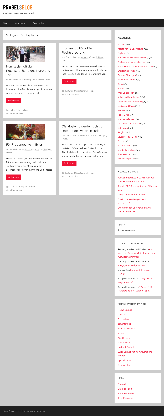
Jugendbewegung (126, 79)
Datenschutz (39, 23)
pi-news (122, 314)
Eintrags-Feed (125, 388)
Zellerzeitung (124, 324)
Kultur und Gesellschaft (75, 91)
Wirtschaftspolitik (126, 159)
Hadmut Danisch (126, 347)
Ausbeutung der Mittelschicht (131, 62)
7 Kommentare (16, 113)
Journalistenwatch (127, 328)
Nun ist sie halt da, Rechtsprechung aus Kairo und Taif (28, 70)
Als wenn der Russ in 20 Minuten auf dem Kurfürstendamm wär (137, 253)
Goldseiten (123, 319)
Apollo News (124, 338)
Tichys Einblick (125, 310)
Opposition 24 (124, 360)
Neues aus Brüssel (126, 119)
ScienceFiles (124, 365)
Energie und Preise (126, 71)
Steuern (121, 141)
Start (5, 23)
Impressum (20, 23)
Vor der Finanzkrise (127, 150)
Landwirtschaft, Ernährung (130, 101)
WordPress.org (125, 398)
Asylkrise (122, 53)
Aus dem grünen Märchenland (132, 58)
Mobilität (122, 110)
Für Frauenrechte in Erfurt (24, 144)
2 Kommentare (72, 176)
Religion (25, 110)
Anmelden (123, 384)
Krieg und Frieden (126, 93)
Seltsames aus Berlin (127, 137)
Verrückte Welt (125, 145)
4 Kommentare (72, 94)
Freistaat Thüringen (18, 187)
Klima (120, 84)
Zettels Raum (124, 342)
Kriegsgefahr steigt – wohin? (132, 194)
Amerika (121, 44)
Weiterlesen (13, 100)
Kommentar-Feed (126, 393)
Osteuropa (123, 128)
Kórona (121, 88)
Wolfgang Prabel (43, 80)
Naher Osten (15, 110)
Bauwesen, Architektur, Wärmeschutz (135, 66)
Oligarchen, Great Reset (129, 123)
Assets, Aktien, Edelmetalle (130, 49)
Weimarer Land (125, 154)
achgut (121, 333)
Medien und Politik (126, 106)
